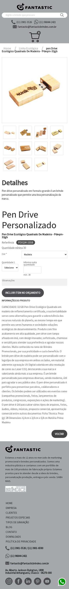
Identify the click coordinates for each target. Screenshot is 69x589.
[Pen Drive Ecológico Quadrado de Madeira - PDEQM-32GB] (34, 90)
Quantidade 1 (8, 262)
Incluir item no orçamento (22, 292)
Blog (9, 527)
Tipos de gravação (17, 522)
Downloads (13, 536)
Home (9, 503)
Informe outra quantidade (30, 263)
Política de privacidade (21, 541)
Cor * (4, 254)
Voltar (59, 434)
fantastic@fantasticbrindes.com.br (29, 563)
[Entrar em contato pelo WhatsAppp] (62, 585)
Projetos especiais (18, 517)
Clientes (11, 512)
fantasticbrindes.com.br (37, 26)
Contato (11, 532)
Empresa (11, 508)
